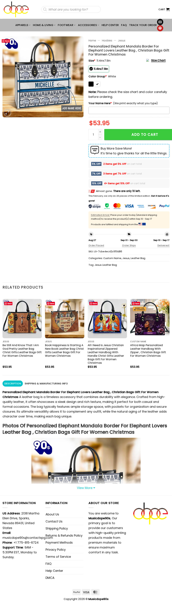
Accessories (87, 25)
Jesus (121, 40)
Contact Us (54, 521)
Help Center (110, 25)
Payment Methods (59, 542)
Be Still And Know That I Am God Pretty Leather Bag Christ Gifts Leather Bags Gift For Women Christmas (22, 350)
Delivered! (163, 245)
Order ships (129, 245)
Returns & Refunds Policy (64, 535)
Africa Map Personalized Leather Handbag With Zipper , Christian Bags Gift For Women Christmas (148, 350)
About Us (52, 514)
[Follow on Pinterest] (160, 28)
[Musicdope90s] (18, 9)
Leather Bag (138, 258)
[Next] (169, 334)
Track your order (143, 25)
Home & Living (43, 25)
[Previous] (2, 334)
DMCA (50, 578)
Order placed (96, 245)
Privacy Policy (56, 549)
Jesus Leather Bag (106, 265)
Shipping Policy (57, 528)
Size (92, 61)
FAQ (124, 25)
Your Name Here (100, 103)
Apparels (21, 25)
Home (92, 40)
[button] (163, 9)
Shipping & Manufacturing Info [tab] (46, 383)
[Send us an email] (160, 22)
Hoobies (107, 40)
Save (7, 41)
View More (84, 488)
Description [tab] (12, 383)
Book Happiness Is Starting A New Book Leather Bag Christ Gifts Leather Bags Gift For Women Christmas (64, 350)
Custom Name (112, 258)
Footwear (65, 25)
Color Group (98, 76)
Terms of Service (58, 557)
